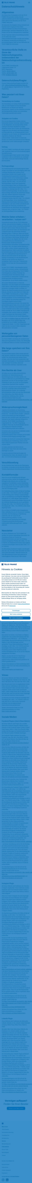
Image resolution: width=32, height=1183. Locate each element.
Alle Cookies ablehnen (16, 614)
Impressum (12, 606)
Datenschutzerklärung (24, 604)
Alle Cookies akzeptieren (16, 618)
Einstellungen (16, 610)
